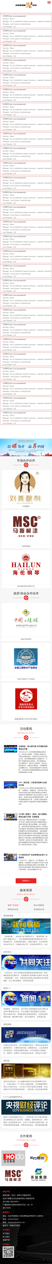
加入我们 (6, 1237)
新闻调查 (7, 1024)
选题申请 (6, 1240)
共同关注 (7, 952)
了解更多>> (26, 881)
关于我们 (6, 1233)
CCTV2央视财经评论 (12, 1097)
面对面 (6, 1061)
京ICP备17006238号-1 (11, 1202)
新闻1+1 (7, 988)
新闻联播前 (8, 916)
